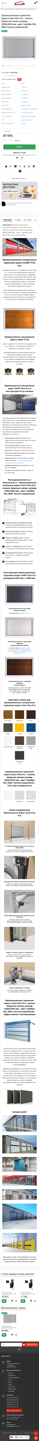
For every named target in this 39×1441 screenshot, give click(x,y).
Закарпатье (11, 1375)
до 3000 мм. (25, 98)
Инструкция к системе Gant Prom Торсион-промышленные (19, 204)
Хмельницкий (12, 1389)
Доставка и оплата (19, 179)
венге (29, 651)
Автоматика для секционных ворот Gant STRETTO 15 (9, 1294)
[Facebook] (19, 1349)
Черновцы (11, 1391)
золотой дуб (23, 651)
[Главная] (1, 9)
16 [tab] (20, 68)
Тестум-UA (20, 1433)
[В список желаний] (12, 1301)
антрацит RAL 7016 (19, 653)
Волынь (10, 1373)
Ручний (23, 123)
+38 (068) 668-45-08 (12, 1400)
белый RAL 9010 (25, 648)
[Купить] (4, 1301)
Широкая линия (26, 105)
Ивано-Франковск (13, 1377)
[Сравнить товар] (16, 1301)
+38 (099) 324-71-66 (12, 1402)
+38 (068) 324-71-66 (12, 1404)
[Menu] (2, 3)
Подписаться (32, 1344)
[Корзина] (35, 3)
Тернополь (11, 1386)
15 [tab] (17, 68)
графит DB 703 (25, 613)
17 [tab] (23, 68)
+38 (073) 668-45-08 (12, 1407)
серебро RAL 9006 (14, 649)
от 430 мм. (24, 102)
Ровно (10, 1384)
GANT (23, 83)
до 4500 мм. (25, 94)
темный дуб (14, 651)
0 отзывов (12, 75)
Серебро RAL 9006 (27, 120)
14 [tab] (15, 68)
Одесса (10, 1382)
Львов (10, 1380)
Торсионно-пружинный (28, 116)
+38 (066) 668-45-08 (12, 1398)
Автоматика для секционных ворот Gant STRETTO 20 (28, 1294)
